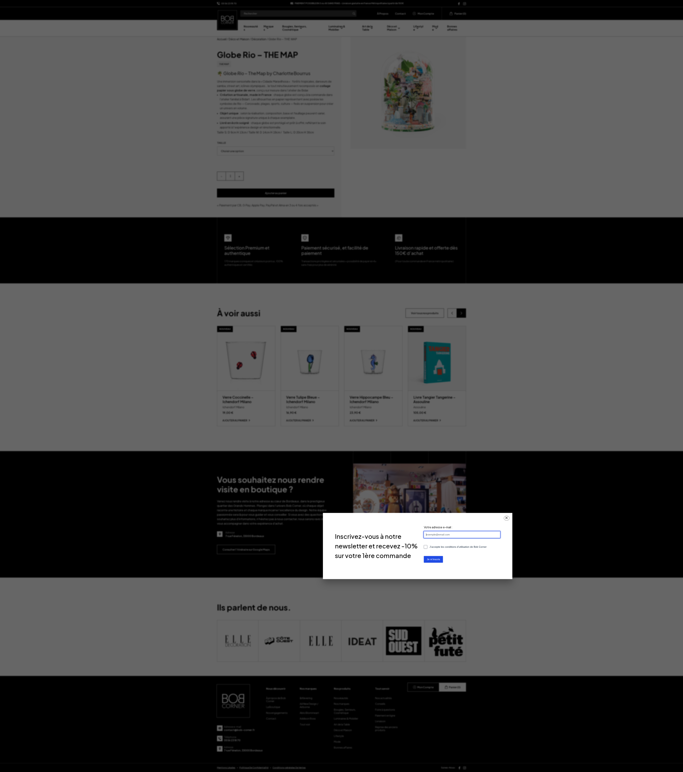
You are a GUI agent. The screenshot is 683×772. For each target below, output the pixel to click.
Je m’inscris (433, 559)
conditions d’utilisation (457, 547)
